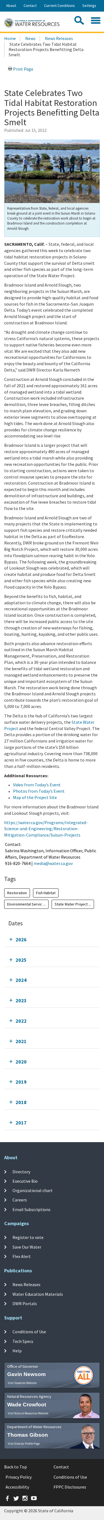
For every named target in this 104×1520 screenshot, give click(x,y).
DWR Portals (24, 1303)
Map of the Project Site (35, 797)
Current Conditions (59, 5)
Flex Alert (21, 1256)
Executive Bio (25, 1181)
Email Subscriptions (31, 1209)
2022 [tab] (21, 1021)
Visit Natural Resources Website (28, 1413)
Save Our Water (26, 1247)
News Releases (59, 38)
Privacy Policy (19, 1477)
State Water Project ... (73, 904)
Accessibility (17, 1487)
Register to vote (28, 1237)
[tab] (52, 940)
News (30, 38)
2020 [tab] (21, 1062)
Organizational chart (32, 1190)
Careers (19, 1200)
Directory (21, 1171)
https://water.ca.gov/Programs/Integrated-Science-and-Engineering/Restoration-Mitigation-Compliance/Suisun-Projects (46, 829)
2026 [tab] (21, 939)
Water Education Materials (37, 1294)
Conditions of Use (29, 1331)
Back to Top (15, 1467)
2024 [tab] (21, 980)
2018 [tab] (21, 1102)
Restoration (17, 892)
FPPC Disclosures (70, 1487)
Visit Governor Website (22, 1383)
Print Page (22, 69)
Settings (89, 5)
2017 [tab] (21, 1123)
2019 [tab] (21, 1082)
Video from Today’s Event (37, 784)
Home (10, 38)
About (11, 5)
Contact (30, 5)
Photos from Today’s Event (39, 791)
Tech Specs (22, 1341)
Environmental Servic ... (26, 904)
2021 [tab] (21, 1041)
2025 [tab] (21, 960)
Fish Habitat (45, 892)
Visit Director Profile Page (24, 1444)
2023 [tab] (21, 1000)
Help (17, 1350)
